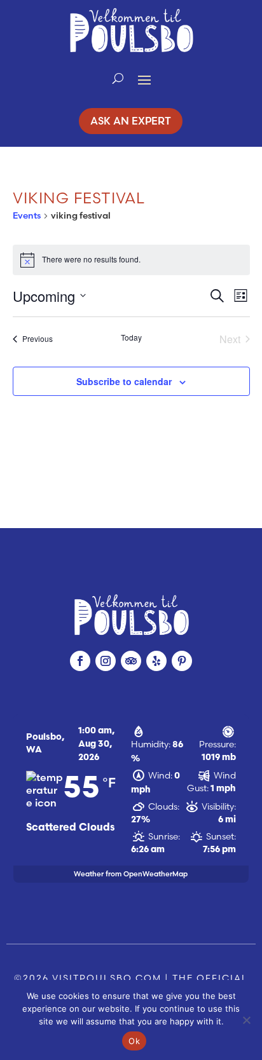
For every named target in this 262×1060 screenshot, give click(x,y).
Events (27, 215)
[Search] (118, 79)
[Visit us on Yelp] (156, 661)
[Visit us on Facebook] (80, 661)
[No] (246, 1020)
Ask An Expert (130, 120)
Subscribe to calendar (124, 381)
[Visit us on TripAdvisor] (131, 661)
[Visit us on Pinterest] (182, 661)
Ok (134, 1041)
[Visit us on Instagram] (105, 661)
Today (131, 337)
